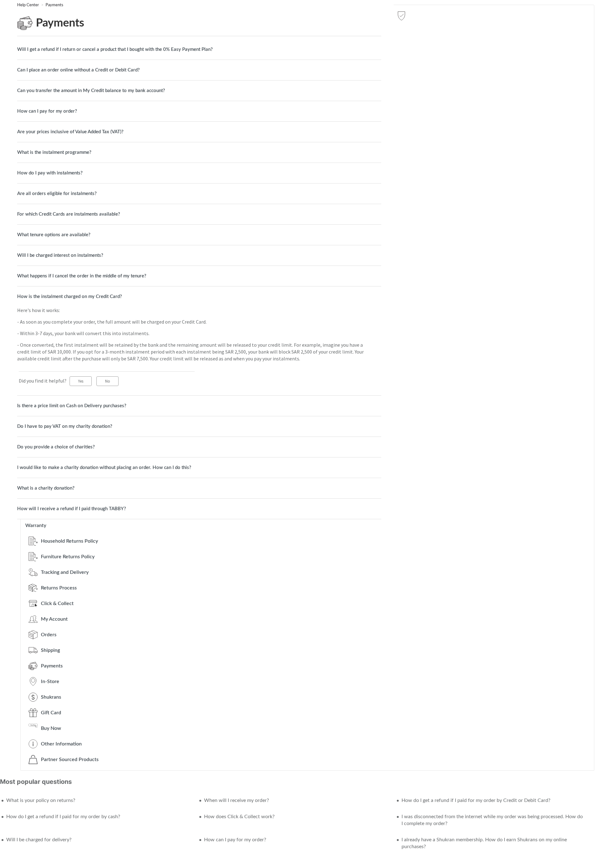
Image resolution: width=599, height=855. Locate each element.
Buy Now (51, 728)
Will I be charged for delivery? (38, 839)
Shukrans (51, 697)
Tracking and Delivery (65, 572)
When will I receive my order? (236, 800)
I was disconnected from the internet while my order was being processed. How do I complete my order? (492, 820)
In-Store (50, 681)
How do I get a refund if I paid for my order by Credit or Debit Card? (476, 800)
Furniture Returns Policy (68, 556)
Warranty (35, 525)
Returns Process (59, 587)
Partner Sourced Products (70, 759)
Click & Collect (57, 603)
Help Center (28, 5)
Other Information (61, 743)
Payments (54, 5)
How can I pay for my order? (235, 839)
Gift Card (51, 712)
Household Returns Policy (69, 541)
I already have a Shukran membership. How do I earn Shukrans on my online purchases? (484, 843)
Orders (48, 634)
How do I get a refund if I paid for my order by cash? (63, 816)
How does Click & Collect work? (239, 816)
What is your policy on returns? (40, 800)
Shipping (50, 650)
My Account (54, 619)
